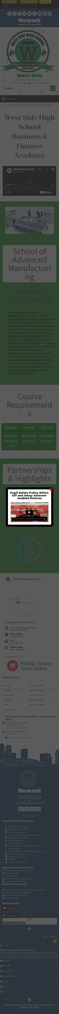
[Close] (51, 489)
